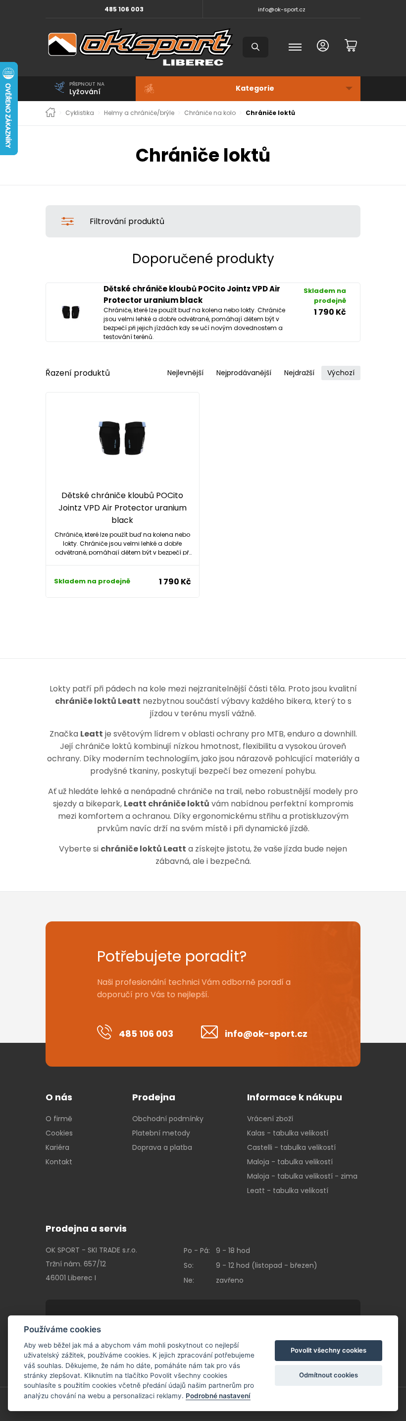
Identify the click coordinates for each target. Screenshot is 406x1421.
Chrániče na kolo (210, 113)
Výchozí (341, 373)
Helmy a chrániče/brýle (139, 113)
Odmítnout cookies (328, 1375)
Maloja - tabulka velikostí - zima (302, 1176)
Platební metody (161, 1133)
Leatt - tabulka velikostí (287, 1190)
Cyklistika (79, 113)
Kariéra (57, 1147)
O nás (59, 1097)
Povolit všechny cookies (328, 1350)
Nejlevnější (185, 373)
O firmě (59, 1119)
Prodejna (153, 1097)
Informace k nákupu (294, 1097)
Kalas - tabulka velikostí (287, 1133)
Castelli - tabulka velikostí (291, 1147)
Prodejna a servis (86, 1228)
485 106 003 (124, 9)
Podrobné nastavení (218, 1396)
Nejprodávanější (243, 373)
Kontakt (59, 1162)
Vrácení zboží (270, 1119)
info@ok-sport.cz (281, 9)
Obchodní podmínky (167, 1119)
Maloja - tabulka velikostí (290, 1162)
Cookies (59, 1133)
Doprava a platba (162, 1147)
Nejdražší (299, 373)
